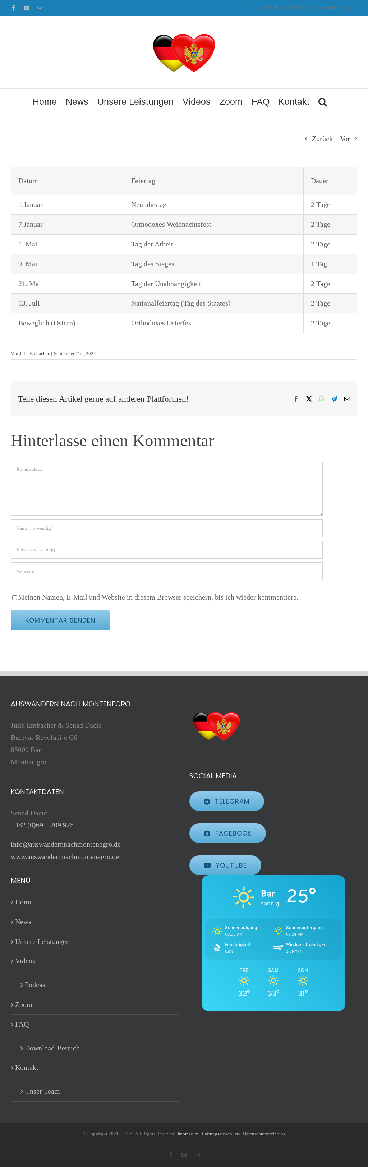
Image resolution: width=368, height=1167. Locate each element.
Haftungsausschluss (221, 1133)
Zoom (23, 1004)
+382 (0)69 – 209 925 (42, 825)
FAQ (22, 1024)
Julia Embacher (34, 353)
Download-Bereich (52, 1048)
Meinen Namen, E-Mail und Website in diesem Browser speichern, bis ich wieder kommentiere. (158, 597)
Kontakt (26, 1067)
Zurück (322, 139)
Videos (25, 961)
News (23, 922)
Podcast (36, 985)
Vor (345, 139)
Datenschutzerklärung (264, 1133)
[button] (322, 101)
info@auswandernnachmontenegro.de (325, 7)
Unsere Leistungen (42, 941)
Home (24, 902)
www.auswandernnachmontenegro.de (65, 856)
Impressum (188, 1133)
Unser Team (42, 1091)
